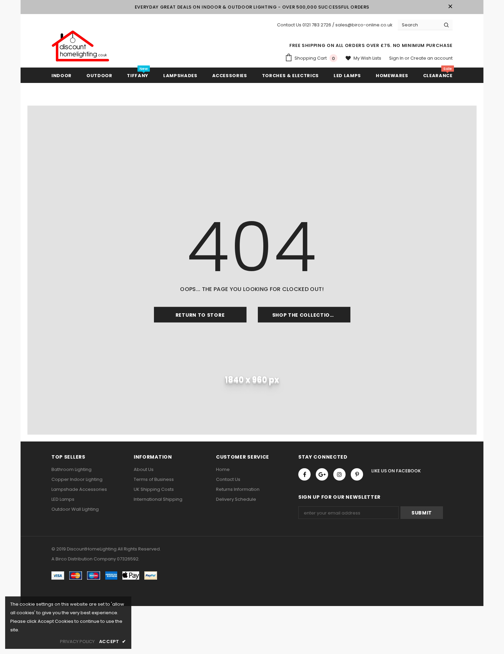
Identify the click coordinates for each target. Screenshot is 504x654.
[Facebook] (304, 474)
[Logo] (80, 46)
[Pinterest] (357, 474)
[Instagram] (339, 474)
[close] (450, 6)
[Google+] (322, 474)
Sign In (397, 58)
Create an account (431, 58)
